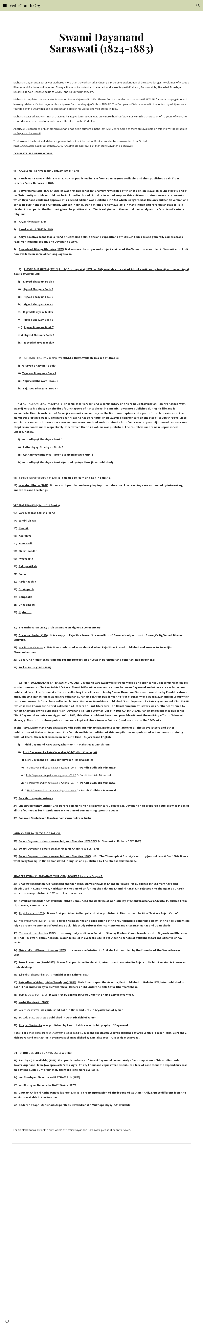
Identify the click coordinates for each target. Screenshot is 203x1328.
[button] (5, 5)
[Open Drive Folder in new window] (183, 1148)
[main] (101, 42)
